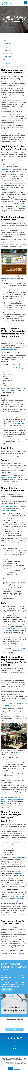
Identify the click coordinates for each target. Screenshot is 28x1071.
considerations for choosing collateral (14, 413)
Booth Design (7, 56)
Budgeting (6, 47)
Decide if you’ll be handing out (14, 423)
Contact (14, 1048)
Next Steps (6, 63)
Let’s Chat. (21, 953)
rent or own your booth (18, 678)
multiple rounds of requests (8, 510)
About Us (14, 1042)
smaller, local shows (18, 229)
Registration (7, 43)
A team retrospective (6, 467)
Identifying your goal (6, 169)
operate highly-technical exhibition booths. (12, 898)
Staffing (5, 60)
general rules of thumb (7, 278)
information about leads (19, 873)
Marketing (6, 50)
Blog (14, 1045)
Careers (14, 1052)
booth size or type (20, 752)
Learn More (7, 990)
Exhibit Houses (7, 53)
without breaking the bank (16, 227)
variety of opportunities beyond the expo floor (13, 457)
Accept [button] (11, 1068)
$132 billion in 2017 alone (16, 115)
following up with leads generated (10, 477)
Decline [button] (17, 1068)
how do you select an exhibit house (12, 506)
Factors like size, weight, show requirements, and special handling (13, 799)
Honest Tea (19, 243)
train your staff (20, 857)
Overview (6, 40)
